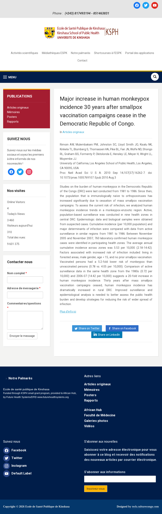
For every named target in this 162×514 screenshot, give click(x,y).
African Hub (93, 410)
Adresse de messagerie (23, 288)
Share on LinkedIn (109, 334)
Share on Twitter (89, 328)
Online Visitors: (16, 202)
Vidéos (89, 426)
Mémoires (13, 112)
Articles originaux (18, 107)
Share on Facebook (124, 328)
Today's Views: (16, 213)
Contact (82, 60)
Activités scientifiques (24, 53)
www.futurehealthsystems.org (53, 397)
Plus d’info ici (68, 311)
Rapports (13, 121)
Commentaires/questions (24, 305)
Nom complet (17, 273)
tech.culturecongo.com (145, 506)
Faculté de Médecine (99, 415)
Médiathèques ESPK (54, 53)
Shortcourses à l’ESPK (108, 53)
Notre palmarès (80, 53)
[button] (9, 77)
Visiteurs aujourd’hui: (20, 225)
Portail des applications (139, 53)
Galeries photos (96, 421)
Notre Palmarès (20, 378)
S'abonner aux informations (104, 472)
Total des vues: (16, 237)
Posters (12, 116)
